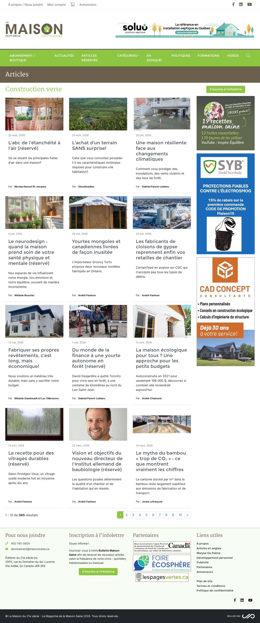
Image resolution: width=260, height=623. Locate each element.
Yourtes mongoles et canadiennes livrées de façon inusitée (96, 247)
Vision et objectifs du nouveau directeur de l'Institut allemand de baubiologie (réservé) (97, 461)
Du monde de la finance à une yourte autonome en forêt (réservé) (96, 358)
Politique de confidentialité (215, 590)
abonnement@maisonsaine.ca (30, 549)
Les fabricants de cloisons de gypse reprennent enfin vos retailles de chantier (160, 249)
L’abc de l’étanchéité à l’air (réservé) (34, 145)
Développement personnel (215, 558)
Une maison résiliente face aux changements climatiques (161, 151)
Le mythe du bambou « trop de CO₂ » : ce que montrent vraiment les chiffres (161, 461)
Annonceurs (205, 572)
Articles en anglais (209, 548)
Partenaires (204, 567)
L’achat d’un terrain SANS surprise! (94, 145)
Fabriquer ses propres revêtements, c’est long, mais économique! (33, 358)
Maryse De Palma (208, 553)
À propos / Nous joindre (25, 4)
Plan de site (204, 581)
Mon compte (56, 4)
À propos (203, 543)
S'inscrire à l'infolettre (226, 89)
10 (180, 515)
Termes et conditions (211, 586)
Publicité (203, 562)
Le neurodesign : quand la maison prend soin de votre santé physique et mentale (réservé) (31, 252)
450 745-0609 (20, 543)
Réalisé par (233, 616)
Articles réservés (89, 58)
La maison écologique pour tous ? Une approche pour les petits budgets (161, 358)
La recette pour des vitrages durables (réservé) (31, 458)
